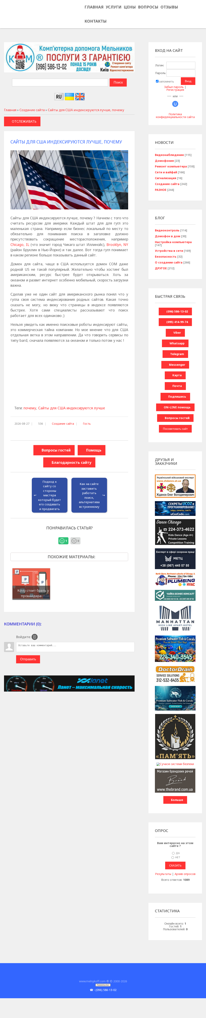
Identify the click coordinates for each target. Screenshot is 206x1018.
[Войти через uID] (175, 104)
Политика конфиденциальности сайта (175, 115)
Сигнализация (165, 178)
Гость (87, 423)
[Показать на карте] (33, 16)
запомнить (166, 81)
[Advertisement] (69, 375)
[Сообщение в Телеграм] (26, 16)
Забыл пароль (174, 87)
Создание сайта (32, 110)
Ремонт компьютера (171, 166)
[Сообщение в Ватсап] (19, 16)
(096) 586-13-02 (106, 990)
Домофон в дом (167, 236)
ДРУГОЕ (161, 268)
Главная (10, 110)
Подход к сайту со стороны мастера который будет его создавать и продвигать (49, 495)
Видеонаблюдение (169, 155)
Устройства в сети (169, 251)
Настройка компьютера (173, 242)
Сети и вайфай (166, 172)
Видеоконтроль (167, 230)
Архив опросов (185, 874)
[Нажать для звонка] (6, 16)
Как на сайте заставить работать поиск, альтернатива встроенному (89, 495)
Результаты (163, 874)
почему (30, 408)
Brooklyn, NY (117, 244)
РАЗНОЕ (160, 190)
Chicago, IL (19, 244)
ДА (178, 853)
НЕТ (177, 857)
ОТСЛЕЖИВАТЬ (24, 121)
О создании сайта (168, 262)
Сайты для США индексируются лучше (71, 408)
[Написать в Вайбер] (13, 16)
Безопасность (165, 256)
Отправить (28, 659)
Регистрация (175, 90)
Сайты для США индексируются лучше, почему (86, 110)
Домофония (164, 161)
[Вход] (35, 637)
